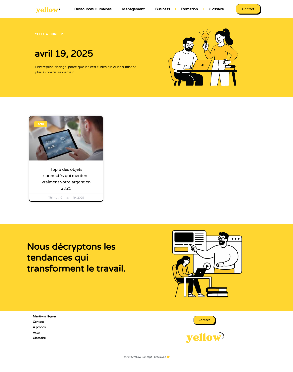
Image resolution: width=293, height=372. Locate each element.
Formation (189, 9)
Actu (36, 332)
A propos (39, 327)
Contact (38, 322)
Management (133, 9)
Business (162, 9)
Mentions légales (44, 316)
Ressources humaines (92, 9)
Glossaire (216, 9)
